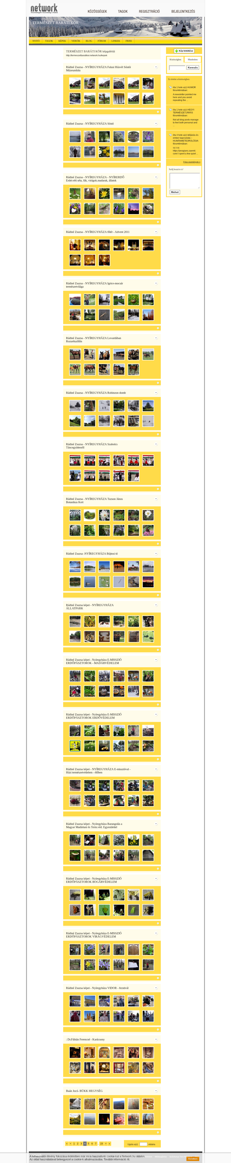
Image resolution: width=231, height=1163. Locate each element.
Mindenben (193, 59)
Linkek (116, 41)
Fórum (102, 41)
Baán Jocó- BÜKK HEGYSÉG (84, 1090)
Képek (62, 41)
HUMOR (192, 87)
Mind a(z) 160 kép (150, 222)
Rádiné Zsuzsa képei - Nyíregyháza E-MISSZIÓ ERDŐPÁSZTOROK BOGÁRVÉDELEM (94, 880)
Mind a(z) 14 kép (150, 434)
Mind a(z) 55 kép (150, 704)
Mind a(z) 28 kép (150, 111)
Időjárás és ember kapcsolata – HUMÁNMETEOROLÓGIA (185, 138)
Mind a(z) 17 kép (150, 814)
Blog (89, 41)
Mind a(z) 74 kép (150, 165)
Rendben (192, 1159)
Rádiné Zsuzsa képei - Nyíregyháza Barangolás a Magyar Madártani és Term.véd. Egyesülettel (94, 825)
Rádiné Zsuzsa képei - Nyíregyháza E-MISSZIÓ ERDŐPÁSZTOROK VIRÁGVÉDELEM (94, 935)
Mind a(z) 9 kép (150, 273)
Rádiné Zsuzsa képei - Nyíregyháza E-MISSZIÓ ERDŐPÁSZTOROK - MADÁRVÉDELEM (94, 661)
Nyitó (36, 41)
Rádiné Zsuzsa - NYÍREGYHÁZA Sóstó (90, 123)
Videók (75, 41)
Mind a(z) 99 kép (150, 595)
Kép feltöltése (186, 51)
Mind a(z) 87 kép (150, 328)
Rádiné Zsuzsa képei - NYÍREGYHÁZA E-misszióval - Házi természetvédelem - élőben (98, 771)
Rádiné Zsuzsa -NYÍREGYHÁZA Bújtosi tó (92, 553)
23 (101, 1143)
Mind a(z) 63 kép (150, 649)
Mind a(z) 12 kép (150, 868)
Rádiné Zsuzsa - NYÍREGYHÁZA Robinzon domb (96, 392)
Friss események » (191, 162)
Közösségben (175, 59)
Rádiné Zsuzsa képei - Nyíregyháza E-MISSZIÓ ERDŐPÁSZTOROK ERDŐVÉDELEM (94, 716)
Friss (129, 41)
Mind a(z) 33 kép (150, 978)
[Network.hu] (44, 10)
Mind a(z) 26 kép (150, 923)
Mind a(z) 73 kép (150, 1132)
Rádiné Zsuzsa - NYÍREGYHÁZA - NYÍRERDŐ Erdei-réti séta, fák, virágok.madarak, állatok (95, 179)
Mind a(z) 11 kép (150, 382)
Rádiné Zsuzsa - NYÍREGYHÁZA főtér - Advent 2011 (98, 231)
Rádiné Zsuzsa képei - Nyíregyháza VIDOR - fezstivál (97, 988)
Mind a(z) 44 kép (150, 543)
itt (128, 1159)
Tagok (49, 41)
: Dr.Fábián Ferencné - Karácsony (85, 1039)
